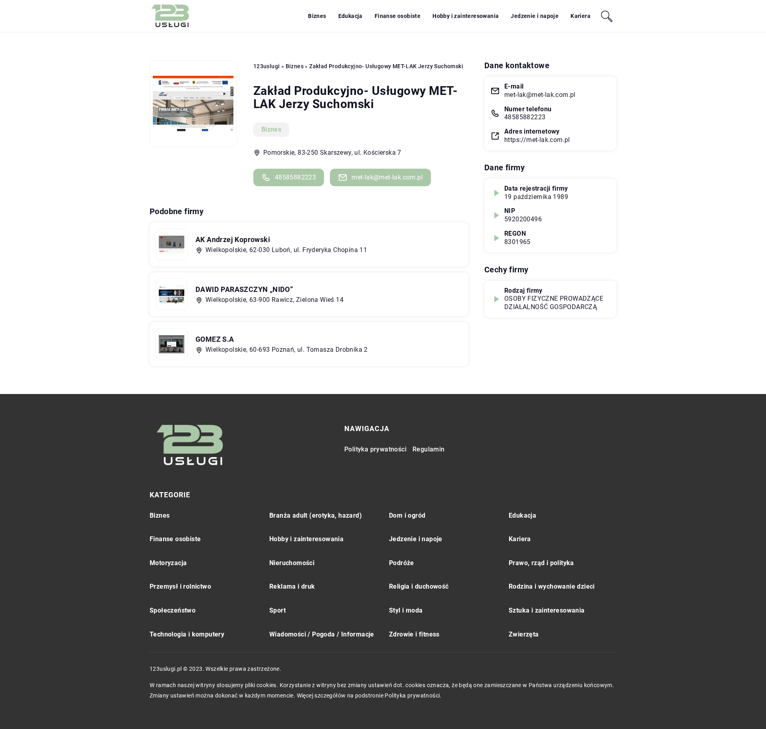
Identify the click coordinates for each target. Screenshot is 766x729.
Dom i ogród (407, 515)
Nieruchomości (291, 563)
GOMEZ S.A (214, 339)
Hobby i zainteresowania (465, 16)
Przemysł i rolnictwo (180, 586)
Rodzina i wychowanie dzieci (552, 586)
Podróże (401, 563)
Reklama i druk (292, 586)
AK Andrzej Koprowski (232, 239)
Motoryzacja (168, 563)
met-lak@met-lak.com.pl (387, 177)
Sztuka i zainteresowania (547, 610)
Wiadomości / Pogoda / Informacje (321, 634)
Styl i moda (405, 610)
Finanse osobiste (398, 16)
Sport (277, 610)
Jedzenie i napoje (535, 16)
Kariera (580, 16)
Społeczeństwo (172, 610)
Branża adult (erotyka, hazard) (315, 515)
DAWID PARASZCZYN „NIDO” (244, 289)
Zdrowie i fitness (414, 634)
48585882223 (295, 177)
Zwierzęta (524, 634)
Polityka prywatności (375, 449)
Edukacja (350, 16)
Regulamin (429, 449)
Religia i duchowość (419, 586)
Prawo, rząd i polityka (541, 563)
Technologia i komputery (187, 634)
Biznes (317, 16)
